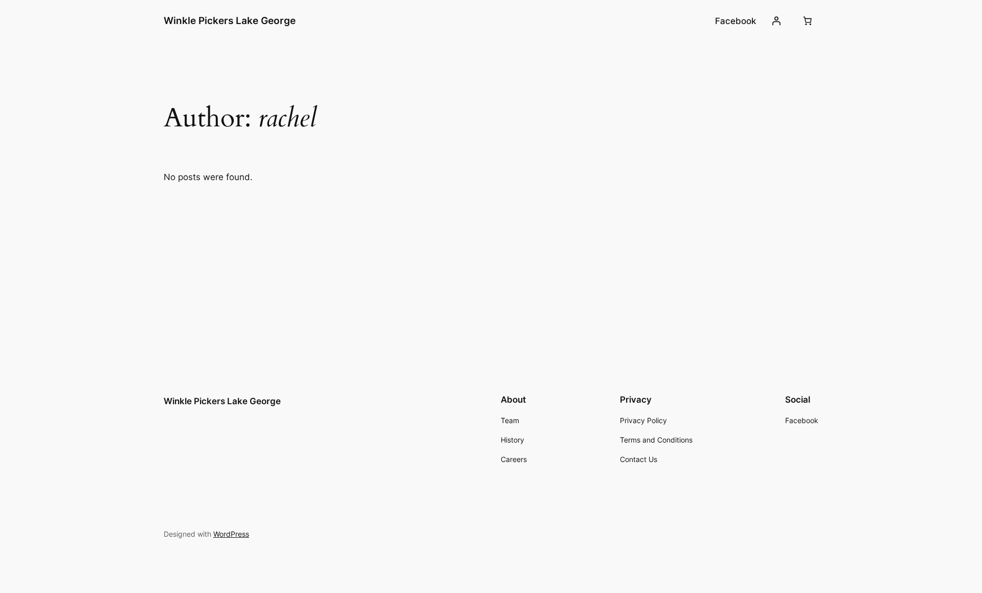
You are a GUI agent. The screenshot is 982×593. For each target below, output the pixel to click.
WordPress (231, 534)
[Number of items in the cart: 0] (807, 21)
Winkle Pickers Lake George (230, 20)
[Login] (776, 21)
